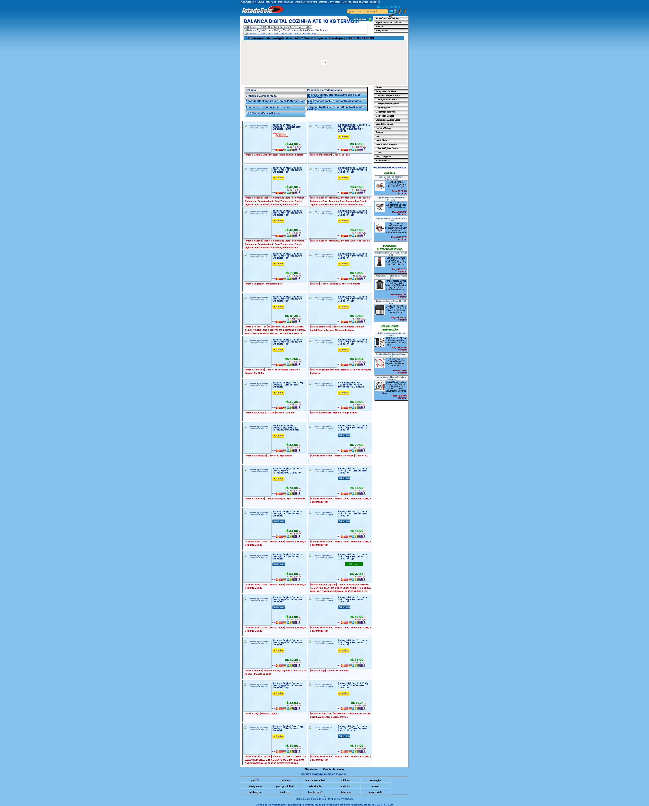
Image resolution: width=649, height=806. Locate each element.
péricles (285, 780)
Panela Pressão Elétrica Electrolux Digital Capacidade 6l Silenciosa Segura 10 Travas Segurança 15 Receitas (396, 288)
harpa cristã (375, 792)
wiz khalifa (315, 786)
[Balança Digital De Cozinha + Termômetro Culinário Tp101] (278, 27)
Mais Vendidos (311, 769)
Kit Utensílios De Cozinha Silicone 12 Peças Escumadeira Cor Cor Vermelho (395, 366)
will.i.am (345, 780)
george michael (285, 786)
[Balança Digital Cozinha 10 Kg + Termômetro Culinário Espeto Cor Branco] (286, 30)
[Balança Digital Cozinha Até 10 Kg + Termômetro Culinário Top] (280, 33)
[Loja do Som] (263, 10)
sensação (375, 780)
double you (255, 792)
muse (375, 786)
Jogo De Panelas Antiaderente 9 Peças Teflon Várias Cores (396, 208)
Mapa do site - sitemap (333, 769)
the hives (285, 792)
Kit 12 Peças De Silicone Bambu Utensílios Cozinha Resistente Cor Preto (395, 344)
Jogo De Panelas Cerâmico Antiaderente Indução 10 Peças (396, 187)
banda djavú (315, 792)
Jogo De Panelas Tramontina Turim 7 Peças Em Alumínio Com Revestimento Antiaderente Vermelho (396, 231)
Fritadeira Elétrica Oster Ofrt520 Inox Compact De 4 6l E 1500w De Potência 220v (396, 313)
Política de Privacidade (341, 798)
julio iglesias (255, 786)
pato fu (255, 780)
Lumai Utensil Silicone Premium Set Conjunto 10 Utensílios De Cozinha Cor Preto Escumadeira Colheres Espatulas (392, 390)
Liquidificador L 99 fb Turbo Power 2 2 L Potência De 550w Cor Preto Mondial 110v (396, 264)
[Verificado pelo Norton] (360, 21)
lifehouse (345, 792)
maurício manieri (315, 780)
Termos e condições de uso (311, 798)
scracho (345, 786)
